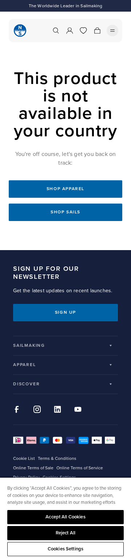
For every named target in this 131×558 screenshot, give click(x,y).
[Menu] (112, 30)
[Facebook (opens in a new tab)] (16, 409)
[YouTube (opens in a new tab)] (78, 409)
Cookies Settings (65, 549)
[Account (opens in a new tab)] (69, 30)
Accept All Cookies (65, 517)
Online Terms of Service (79, 468)
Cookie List (24, 458)
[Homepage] (20, 30)
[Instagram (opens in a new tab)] (37, 409)
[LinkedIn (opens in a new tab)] (57, 409)
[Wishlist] (83, 30)
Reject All (65, 533)
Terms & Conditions (57, 458)
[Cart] (97, 30)
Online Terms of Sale (33, 468)
